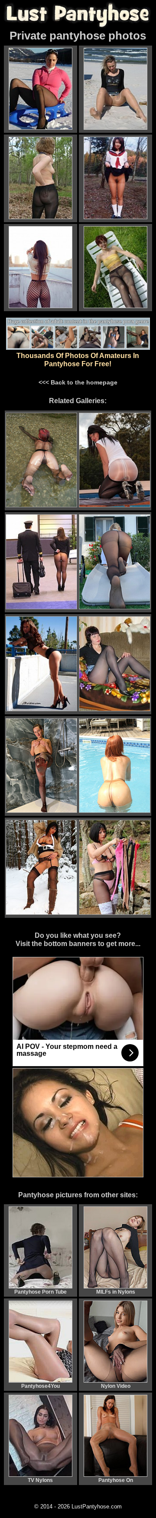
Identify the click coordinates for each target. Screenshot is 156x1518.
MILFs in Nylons (115, 1292)
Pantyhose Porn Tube (40, 1292)
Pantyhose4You (40, 1386)
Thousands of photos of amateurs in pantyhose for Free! (77, 360)
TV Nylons (40, 1480)
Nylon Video (115, 1386)
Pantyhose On (115, 1480)
